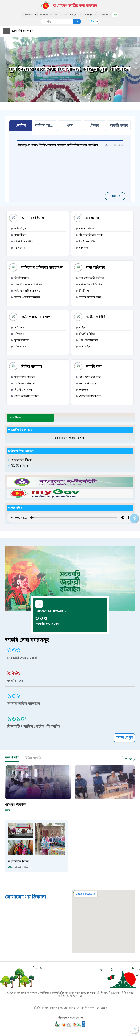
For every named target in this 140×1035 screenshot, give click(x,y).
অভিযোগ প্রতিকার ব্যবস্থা (27, 291)
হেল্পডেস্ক (83, 390)
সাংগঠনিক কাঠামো (24, 241)
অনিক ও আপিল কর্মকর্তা (27, 297)
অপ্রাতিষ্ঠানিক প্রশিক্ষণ (18, 861)
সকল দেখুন (124, 737)
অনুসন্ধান (77, 21)
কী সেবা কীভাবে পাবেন (91, 235)
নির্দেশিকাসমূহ (21, 278)
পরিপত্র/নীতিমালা (88, 340)
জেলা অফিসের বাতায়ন (26, 396)
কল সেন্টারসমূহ (87, 383)
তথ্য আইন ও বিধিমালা (90, 284)
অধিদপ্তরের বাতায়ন (24, 383)
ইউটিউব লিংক (19, 466)
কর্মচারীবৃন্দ (20, 235)
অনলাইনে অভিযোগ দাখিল (28, 284)
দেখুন (115, 14)
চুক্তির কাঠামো (21, 340)
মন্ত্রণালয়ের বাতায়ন (24, 377)
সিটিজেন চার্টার (87, 241)
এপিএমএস (20, 347)
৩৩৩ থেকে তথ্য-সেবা (90, 377)
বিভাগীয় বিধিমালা (88, 334)
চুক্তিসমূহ (19, 327)
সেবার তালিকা (86, 229)
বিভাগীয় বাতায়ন (23, 390)
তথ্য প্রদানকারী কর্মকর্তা (91, 278)
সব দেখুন (128, 758)
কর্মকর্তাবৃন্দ (20, 229)
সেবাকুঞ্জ (83, 248)
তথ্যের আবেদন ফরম (90, 297)
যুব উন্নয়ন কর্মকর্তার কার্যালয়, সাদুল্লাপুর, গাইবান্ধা (70, 69)
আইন (82, 327)
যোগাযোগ (19, 248)
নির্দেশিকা (84, 291)
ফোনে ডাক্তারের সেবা (90, 396)
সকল (113, 196)
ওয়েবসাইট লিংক (21, 460)
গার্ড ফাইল (84, 347)
